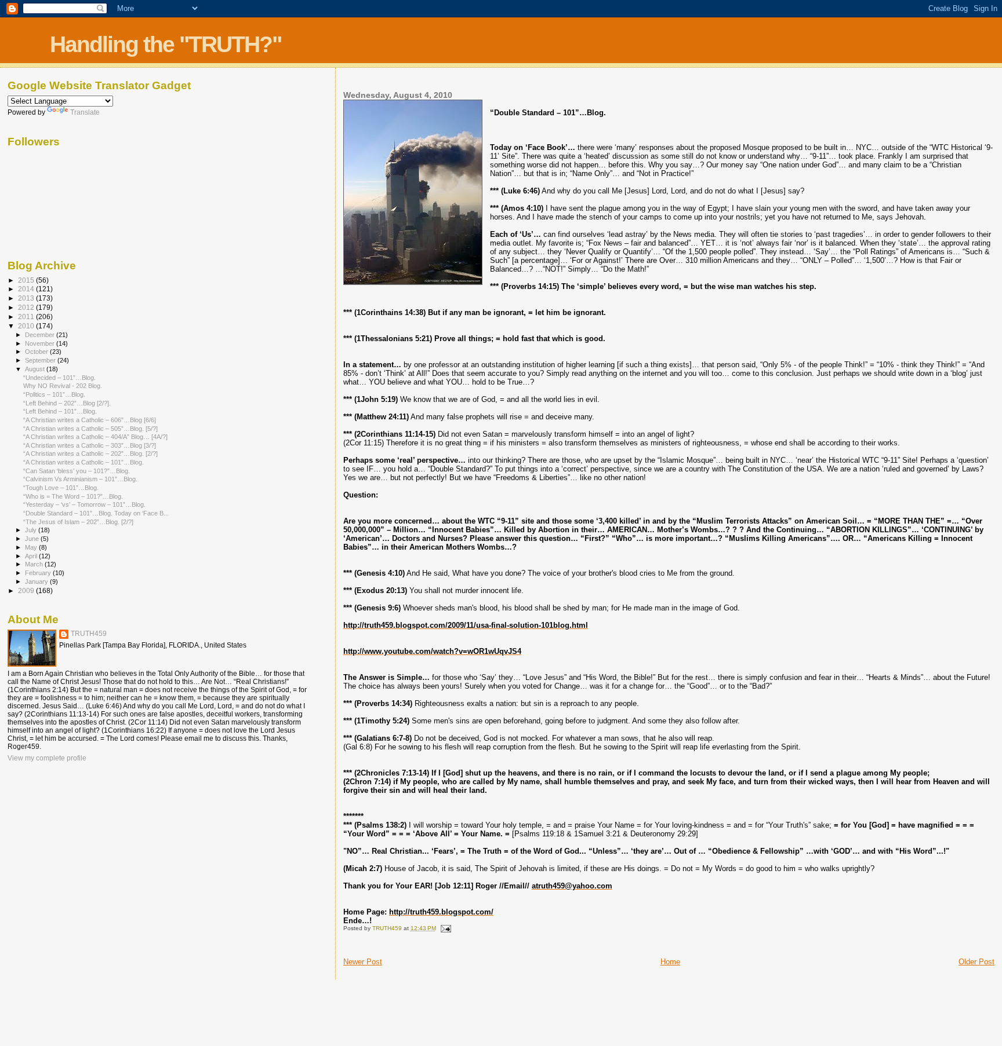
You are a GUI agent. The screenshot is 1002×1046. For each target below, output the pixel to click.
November (40, 343)
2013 (27, 298)
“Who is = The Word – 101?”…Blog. (73, 496)
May (32, 547)
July (31, 529)
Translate (85, 112)
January (37, 581)
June (33, 538)
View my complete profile (47, 758)
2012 (27, 307)
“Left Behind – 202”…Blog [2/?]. (67, 403)
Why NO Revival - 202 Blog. (62, 385)
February (39, 572)
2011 (27, 316)
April (32, 556)
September (41, 360)
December (40, 334)
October (37, 351)
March (35, 564)
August (35, 368)
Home (670, 961)
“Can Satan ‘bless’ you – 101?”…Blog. (76, 470)
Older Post (976, 961)
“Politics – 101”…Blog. (54, 394)
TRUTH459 (89, 634)
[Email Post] (445, 928)
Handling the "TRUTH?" (165, 44)
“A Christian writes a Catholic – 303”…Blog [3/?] (89, 445)
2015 (27, 280)
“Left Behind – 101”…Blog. (60, 411)
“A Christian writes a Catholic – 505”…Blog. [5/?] (90, 428)
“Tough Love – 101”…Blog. (61, 487)
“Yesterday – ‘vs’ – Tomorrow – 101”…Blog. (84, 504)
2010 (27, 326)
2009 (27, 590)
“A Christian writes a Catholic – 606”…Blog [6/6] (89, 419)
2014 (27, 288)
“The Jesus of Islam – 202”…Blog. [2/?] (78, 521)
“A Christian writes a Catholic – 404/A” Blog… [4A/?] (95, 436)
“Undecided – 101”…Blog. (59, 377)
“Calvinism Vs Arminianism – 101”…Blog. (80, 479)
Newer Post (362, 961)
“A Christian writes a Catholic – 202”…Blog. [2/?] (90, 453)
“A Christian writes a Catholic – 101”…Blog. (83, 462)
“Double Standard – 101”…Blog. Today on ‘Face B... (96, 513)
